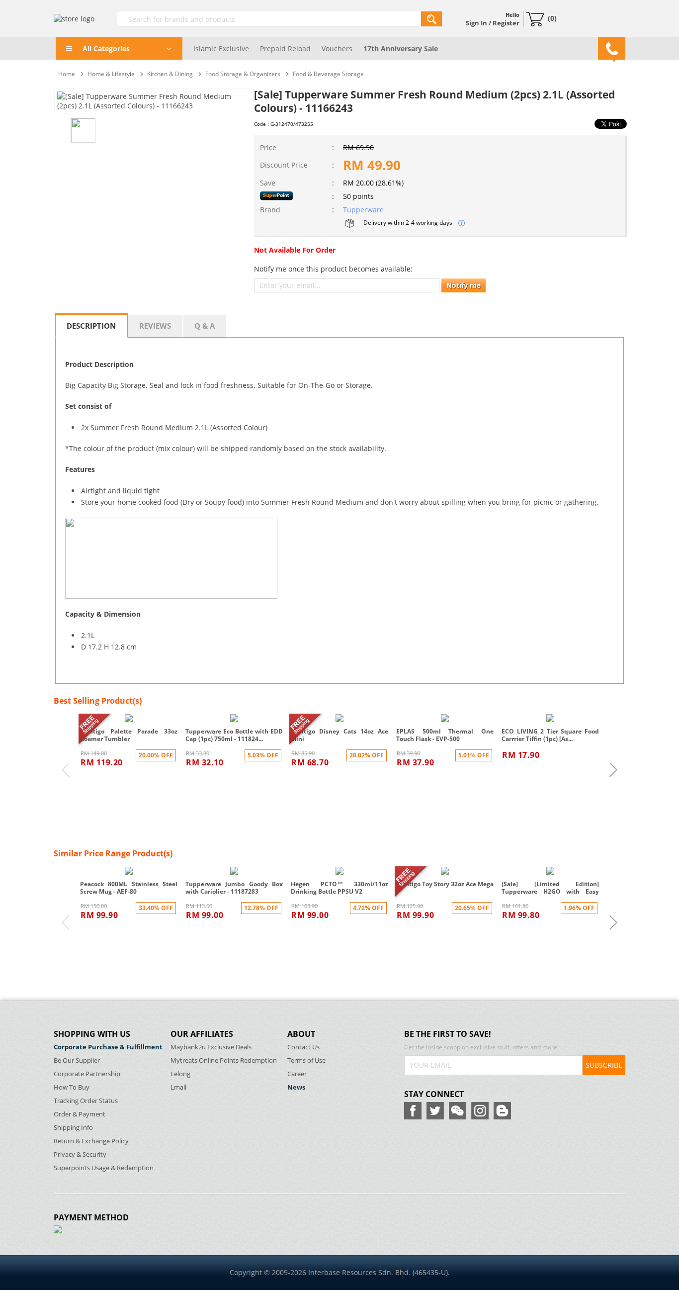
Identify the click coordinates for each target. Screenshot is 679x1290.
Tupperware (363, 209)
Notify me (463, 285)
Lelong (180, 1074)
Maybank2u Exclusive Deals (211, 1047)
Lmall (178, 1087)
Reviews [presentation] (155, 326)
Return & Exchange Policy (91, 1141)
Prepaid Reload (285, 48)
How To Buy (71, 1087)
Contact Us (303, 1047)
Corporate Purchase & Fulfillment (108, 1047)
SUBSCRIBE (604, 1065)
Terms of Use (306, 1060)
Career (297, 1074)
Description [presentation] (91, 326)
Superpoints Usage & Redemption (104, 1168)
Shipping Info (73, 1127)
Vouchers (337, 48)
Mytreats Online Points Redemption (223, 1060)
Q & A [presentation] (204, 326)
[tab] (91, 325)
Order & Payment (79, 1114)
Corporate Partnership (87, 1074)
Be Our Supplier (77, 1060)
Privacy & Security (80, 1154)
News (296, 1087)
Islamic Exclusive (221, 48)
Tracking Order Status (86, 1101)
